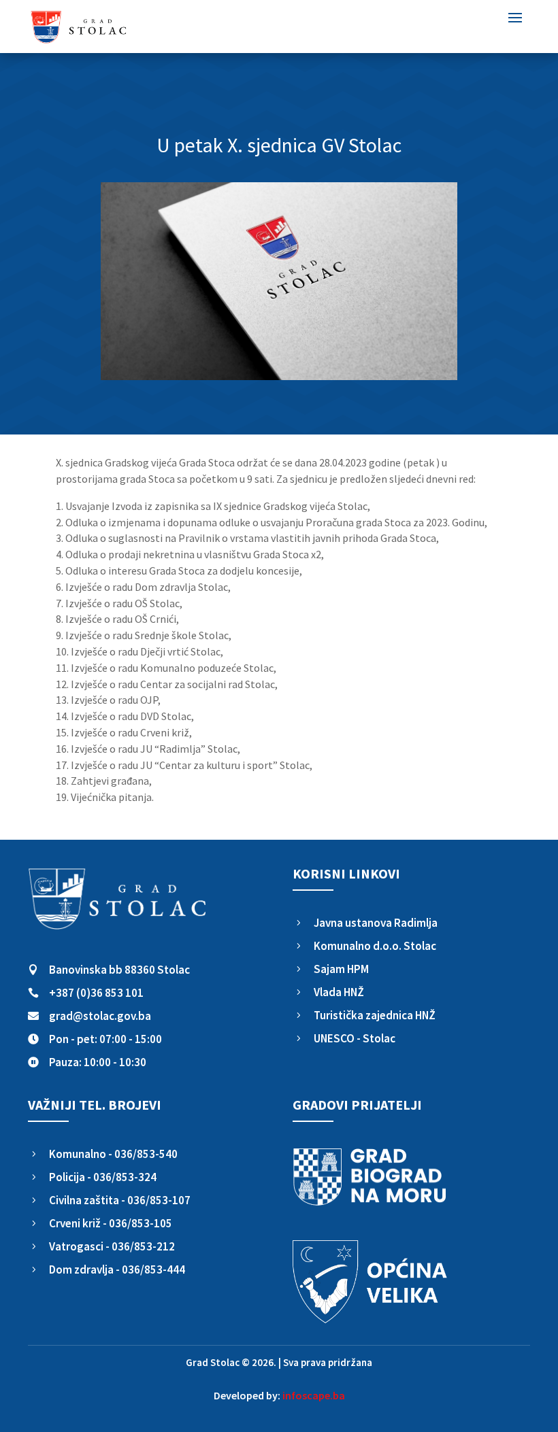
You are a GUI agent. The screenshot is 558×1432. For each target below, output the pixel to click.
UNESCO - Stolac (354, 1038)
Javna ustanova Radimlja (376, 922)
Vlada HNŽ (339, 992)
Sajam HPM (341, 968)
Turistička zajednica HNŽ (375, 1015)
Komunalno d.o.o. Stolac (375, 945)
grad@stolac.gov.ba (100, 1015)
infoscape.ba (313, 1395)
